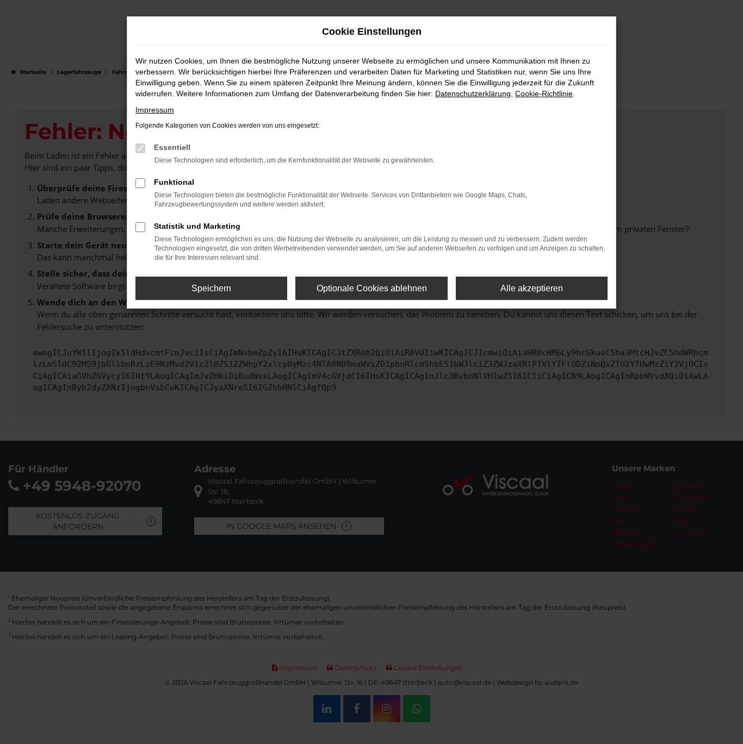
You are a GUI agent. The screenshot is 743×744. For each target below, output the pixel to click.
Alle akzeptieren (531, 288)
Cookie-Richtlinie (544, 93)
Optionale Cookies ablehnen (372, 288)
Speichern (211, 288)
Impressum (154, 109)
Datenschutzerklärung (473, 93)
